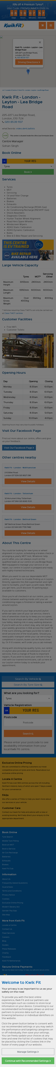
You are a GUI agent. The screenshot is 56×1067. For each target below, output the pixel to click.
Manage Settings (27, 1051)
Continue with (27, 1060)
